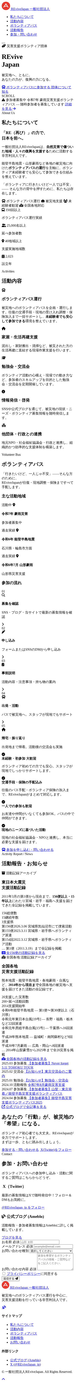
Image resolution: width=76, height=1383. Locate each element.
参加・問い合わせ (23, 34)
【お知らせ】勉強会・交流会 (46, 1080)
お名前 (10, 1242)
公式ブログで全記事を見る (25, 1107)
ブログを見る (12, 1237)
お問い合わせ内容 (19, 1269)
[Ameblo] (4, 1307)
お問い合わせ (20, 1342)
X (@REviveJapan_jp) (25, 1364)
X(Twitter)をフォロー (56, 1150)
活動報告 (17, 30)
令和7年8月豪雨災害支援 (46, 1085)
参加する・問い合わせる (20, 1150)
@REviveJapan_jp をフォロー (23, 1207)
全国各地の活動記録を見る (26, 1059)
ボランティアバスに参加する (28, 87)
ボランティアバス (23, 25)
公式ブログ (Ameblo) (25, 1360)
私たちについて (22, 17)
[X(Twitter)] (2, 1307)
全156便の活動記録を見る (25, 953)
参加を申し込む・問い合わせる (29, 850)
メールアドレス (17, 1246)
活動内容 (17, 21)
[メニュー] (3, 43)
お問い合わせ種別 (15, 1251)
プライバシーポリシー (24, 1273)
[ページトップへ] (3, 1379)
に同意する (32, 1273)
